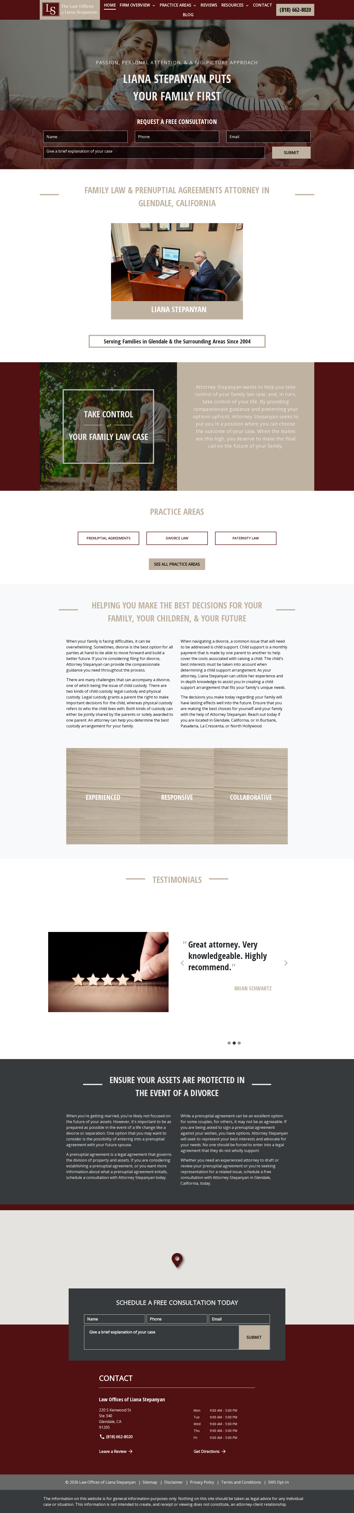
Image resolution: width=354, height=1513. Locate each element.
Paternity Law (245, 538)
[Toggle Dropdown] (154, 5)
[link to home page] (70, 10)
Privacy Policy (202, 1482)
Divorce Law (177, 538)
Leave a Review (112, 1451)
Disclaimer (173, 1482)
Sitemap (150, 1482)
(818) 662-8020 (119, 1436)
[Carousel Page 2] (234, 1043)
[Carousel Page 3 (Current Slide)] (239, 1043)
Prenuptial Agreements (108, 538)
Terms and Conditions (241, 1482)
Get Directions (207, 1451)
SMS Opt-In (278, 1482)
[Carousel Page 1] (229, 1043)
